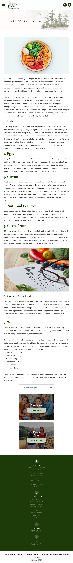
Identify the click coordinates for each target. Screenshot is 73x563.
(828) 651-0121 (36, 531)
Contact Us (36, 440)
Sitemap (67, 554)
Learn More (36, 410)
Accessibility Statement (46, 554)
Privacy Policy (59, 554)
